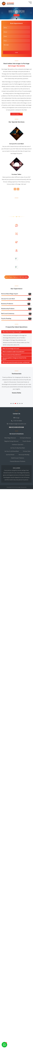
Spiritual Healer (10, 454)
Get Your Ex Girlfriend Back (12, 451)
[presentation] (15, 189)
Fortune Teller (27, 451)
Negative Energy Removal (11, 441)
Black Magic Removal (10, 438)
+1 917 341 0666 (17, 420)
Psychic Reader (27, 441)
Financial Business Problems (17, 461)
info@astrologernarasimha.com (17, 423)
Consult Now (23, 15)
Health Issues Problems (17, 458)
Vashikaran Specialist (17, 444)
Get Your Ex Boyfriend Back (17, 448)
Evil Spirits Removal (25, 438)
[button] (11, 403)
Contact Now (15, 114)
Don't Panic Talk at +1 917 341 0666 (16, 277)
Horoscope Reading (24, 454)
